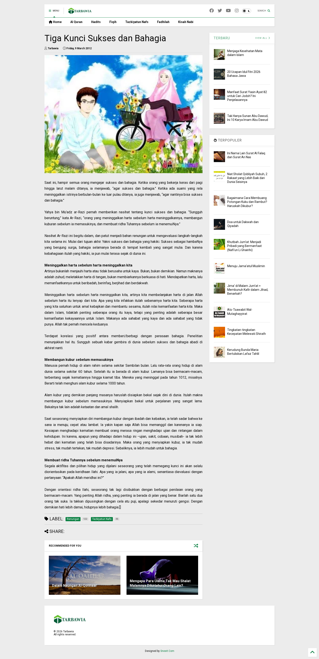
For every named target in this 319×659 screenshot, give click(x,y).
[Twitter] (220, 11)
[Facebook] (211, 11)
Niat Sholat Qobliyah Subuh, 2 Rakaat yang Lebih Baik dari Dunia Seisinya (247, 178)
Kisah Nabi (185, 22)
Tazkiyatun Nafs (136, 22)
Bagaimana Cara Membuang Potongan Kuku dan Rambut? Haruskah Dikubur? (247, 201)
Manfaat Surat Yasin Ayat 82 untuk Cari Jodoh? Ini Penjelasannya (247, 96)
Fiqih (113, 22)
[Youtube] (228, 11)
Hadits (96, 22)
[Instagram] (237, 11)
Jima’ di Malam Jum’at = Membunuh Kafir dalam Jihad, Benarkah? (247, 289)
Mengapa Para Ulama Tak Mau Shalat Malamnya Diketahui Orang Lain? (160, 583)
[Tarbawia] (80, 12)
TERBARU (222, 38)
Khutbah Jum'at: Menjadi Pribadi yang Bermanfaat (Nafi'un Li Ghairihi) (244, 245)
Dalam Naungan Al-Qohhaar (74, 585)
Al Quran (76, 22)
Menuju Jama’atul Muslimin (246, 266)
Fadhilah (163, 22)
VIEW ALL (261, 38)
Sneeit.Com (167, 650)
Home (57, 22)
